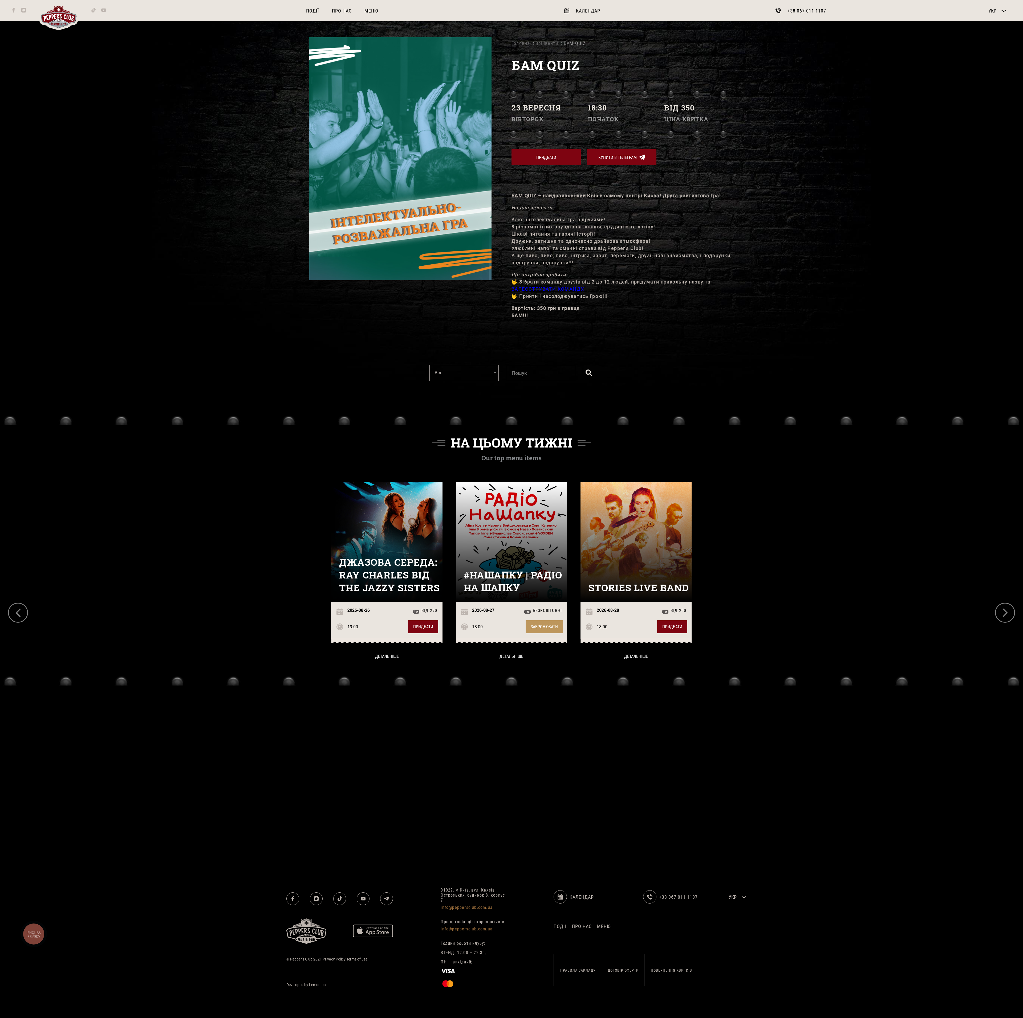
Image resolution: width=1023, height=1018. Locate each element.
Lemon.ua (317, 985)
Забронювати (544, 626)
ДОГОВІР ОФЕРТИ (623, 970)
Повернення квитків (671, 970)
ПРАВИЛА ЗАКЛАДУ (578, 970)
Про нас (342, 11)
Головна (521, 43)
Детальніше (387, 656)
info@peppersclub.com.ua (467, 907)
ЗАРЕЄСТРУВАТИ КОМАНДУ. (548, 289)
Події (312, 11)
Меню (371, 11)
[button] (18, 613)
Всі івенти (546, 43)
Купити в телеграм (617, 157)
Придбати (546, 157)
